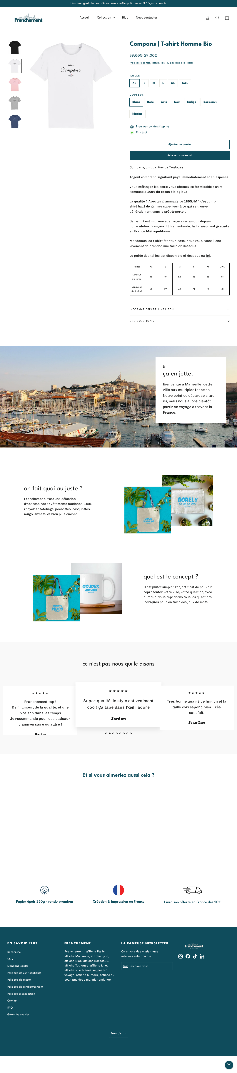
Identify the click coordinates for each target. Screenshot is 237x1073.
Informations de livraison (152, 309)
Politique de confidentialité (24, 973)
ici (208, 255)
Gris (164, 102)
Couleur (137, 95)
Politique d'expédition (21, 994)
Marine (137, 113)
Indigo (191, 102)
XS (134, 83)
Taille (135, 76)
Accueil (85, 17)
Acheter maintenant (179, 155)
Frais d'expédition (140, 63)
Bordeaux (210, 102)
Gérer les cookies (18, 1014)
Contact (12, 1000)
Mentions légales (18, 966)
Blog (125, 17)
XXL (185, 83)
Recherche (14, 952)
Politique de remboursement (25, 987)
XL (173, 83)
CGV (10, 959)
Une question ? (142, 321)
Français (116, 1033)
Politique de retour (19, 980)
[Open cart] (229, 1065)
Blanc (136, 102)
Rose (150, 102)
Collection (104, 17)
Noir (177, 102)
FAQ (10, 1008)
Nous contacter (146, 17)
